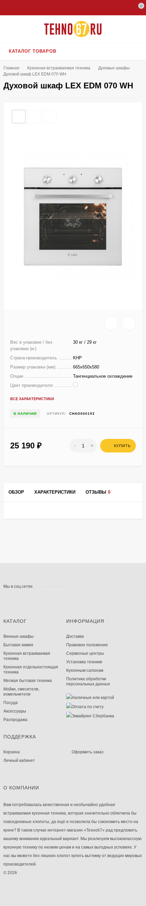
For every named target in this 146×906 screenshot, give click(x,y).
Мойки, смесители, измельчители (21, 692)
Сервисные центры (85, 653)
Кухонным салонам (84, 670)
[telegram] (95, 586)
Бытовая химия (18, 645)
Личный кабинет (19, 760)
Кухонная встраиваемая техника (58, 68)
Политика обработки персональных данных (88, 681)
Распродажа (15, 719)
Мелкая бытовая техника (27, 680)
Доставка (75, 636)
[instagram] (83, 586)
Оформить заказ (88, 752)
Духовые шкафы (114, 68)
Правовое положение (87, 645)
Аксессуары (14, 711)
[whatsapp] (89, 586)
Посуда (10, 702)
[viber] (102, 586)
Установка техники (84, 662)
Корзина (11, 752)
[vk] (76, 586)
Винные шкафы (18, 636)
